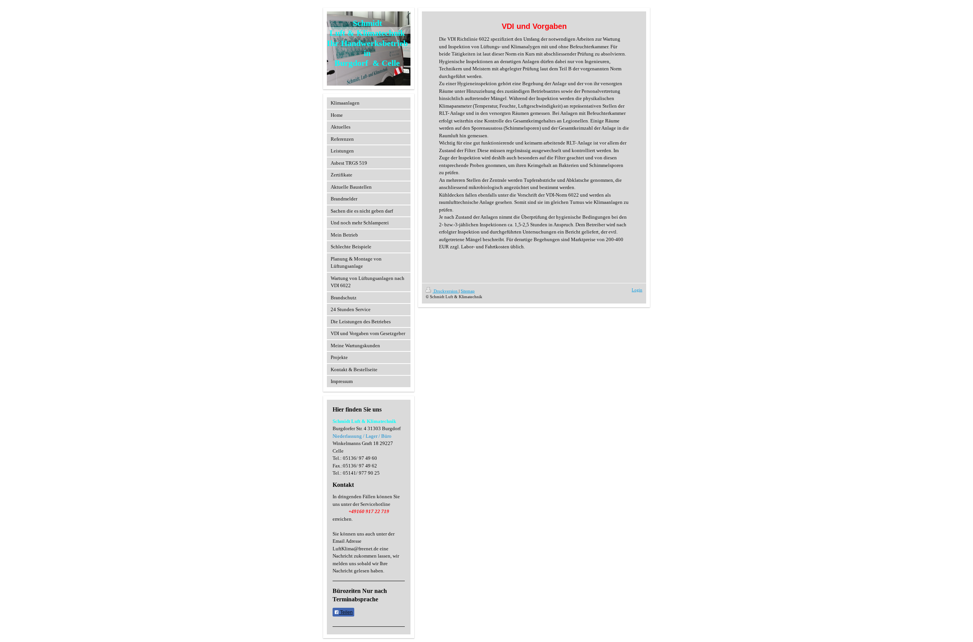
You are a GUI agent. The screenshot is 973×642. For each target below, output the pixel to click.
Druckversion (446, 291)
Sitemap (468, 291)
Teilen (346, 612)
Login (637, 290)
